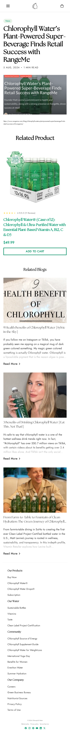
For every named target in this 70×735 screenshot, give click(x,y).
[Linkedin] (40, 728)
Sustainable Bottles (16, 607)
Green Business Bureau (19, 692)
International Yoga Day (18, 656)
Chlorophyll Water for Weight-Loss (24, 650)
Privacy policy (34, 724)
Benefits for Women (17, 661)
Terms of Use (14, 710)
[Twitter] (44, 728)
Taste (9, 619)
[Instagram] (29, 728)
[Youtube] (37, 728)
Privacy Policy (14, 704)
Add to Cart (35, 251)
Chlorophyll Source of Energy (22, 638)
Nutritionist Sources (17, 698)
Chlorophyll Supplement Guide (22, 644)
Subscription (13, 595)
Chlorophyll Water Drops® (20, 589)
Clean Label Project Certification (23, 625)
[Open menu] (8, 6)
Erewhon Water (15, 667)
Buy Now (12, 577)
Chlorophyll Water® (17, 583)
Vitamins (11, 613)
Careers (11, 686)
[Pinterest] (33, 728)
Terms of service (44, 724)
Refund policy (25, 724)
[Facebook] (25, 728)
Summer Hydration (16, 673)
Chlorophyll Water (37, 720)
